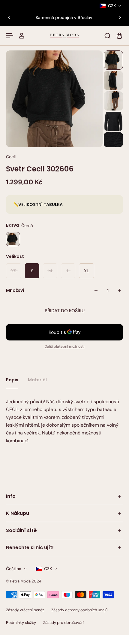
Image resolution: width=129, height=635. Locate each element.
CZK (48, 568)
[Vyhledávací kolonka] (107, 35)
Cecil (11, 156)
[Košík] (119, 35)
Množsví (15, 290)
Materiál (37, 380)
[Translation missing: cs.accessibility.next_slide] (120, 17)
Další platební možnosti (65, 346)
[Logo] (65, 35)
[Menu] (10, 35)
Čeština (13, 568)
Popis (12, 380)
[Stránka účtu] (22, 35)
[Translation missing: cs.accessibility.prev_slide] (9, 17)
